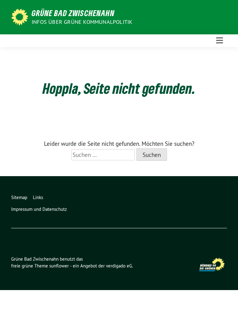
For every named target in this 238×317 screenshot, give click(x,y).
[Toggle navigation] (219, 40)
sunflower (59, 266)
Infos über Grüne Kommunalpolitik (82, 21)
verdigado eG (119, 266)
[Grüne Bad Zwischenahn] (20, 16)
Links (38, 197)
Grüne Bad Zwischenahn (73, 13)
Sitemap (19, 197)
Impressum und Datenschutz (39, 209)
